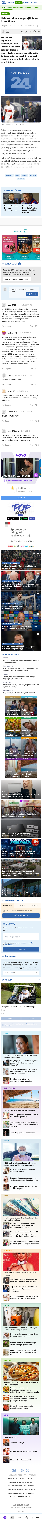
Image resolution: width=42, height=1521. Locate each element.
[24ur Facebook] (22, 1470)
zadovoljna (9, 1088)
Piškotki (30, 1478)
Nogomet (8, 7)
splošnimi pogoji (20, 943)
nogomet (9, 175)
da (4, 1010)
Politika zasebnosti (14, 1486)
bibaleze (8, 1033)
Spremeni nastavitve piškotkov (21, 1482)
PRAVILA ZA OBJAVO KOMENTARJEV (17, 279)
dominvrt (8, 1305)
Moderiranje (21, 1478)
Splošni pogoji (30, 1486)
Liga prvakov (18, 7)
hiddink (24, 175)
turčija (21, 179)
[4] (24, 247)
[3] (9, 247)
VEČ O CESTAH (19, 915)
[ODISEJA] (21, 231)
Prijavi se (30, 294)
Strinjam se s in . (19, 944)
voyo (6, 1415)
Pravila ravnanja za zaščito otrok (21, 1489)
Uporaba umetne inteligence (21, 1497)
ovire (34, 905)
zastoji (21, 905)
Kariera (11, 1478)
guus (17, 175)
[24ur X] (27, 1470)
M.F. (7, 32)
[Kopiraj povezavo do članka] (38, 31)
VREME (19, 498)
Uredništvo (22, 1475)
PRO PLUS (32, 1475)
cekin (6, 1196)
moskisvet (8, 1250)
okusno (7, 1360)
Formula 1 (28, 7)
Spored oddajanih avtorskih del (21, 1493)
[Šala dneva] (36, 973)
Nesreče (7, 905)
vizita (6, 1141)
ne (4, 1013)
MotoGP (37, 7)
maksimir (33, 175)
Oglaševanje (11, 1475)
